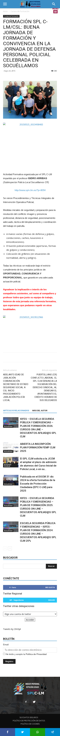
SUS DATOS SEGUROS (29, 717)
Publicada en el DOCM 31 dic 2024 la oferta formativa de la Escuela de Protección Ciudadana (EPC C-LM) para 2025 (37, 483)
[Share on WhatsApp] (37, 732)
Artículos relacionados (16, 411)
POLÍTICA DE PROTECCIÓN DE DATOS (29, 720)
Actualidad (8, 426)
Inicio (5, 11)
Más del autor (39, 411)
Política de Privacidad (36, 654)
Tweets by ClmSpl (12, 629)
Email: (6, 644)
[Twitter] (34, 702)
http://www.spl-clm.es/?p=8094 (30, 190)
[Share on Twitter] (22, 732)
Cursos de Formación (20, 11)
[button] (55, 4)
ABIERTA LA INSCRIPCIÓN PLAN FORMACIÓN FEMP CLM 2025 (37, 447)
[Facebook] (26, 702)
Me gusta (50, 587)
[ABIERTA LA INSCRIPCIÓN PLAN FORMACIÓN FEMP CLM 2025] (10, 447)
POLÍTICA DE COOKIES (30, 724)
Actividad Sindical (7, 465)
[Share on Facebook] (7, 732)
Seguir (51, 600)
